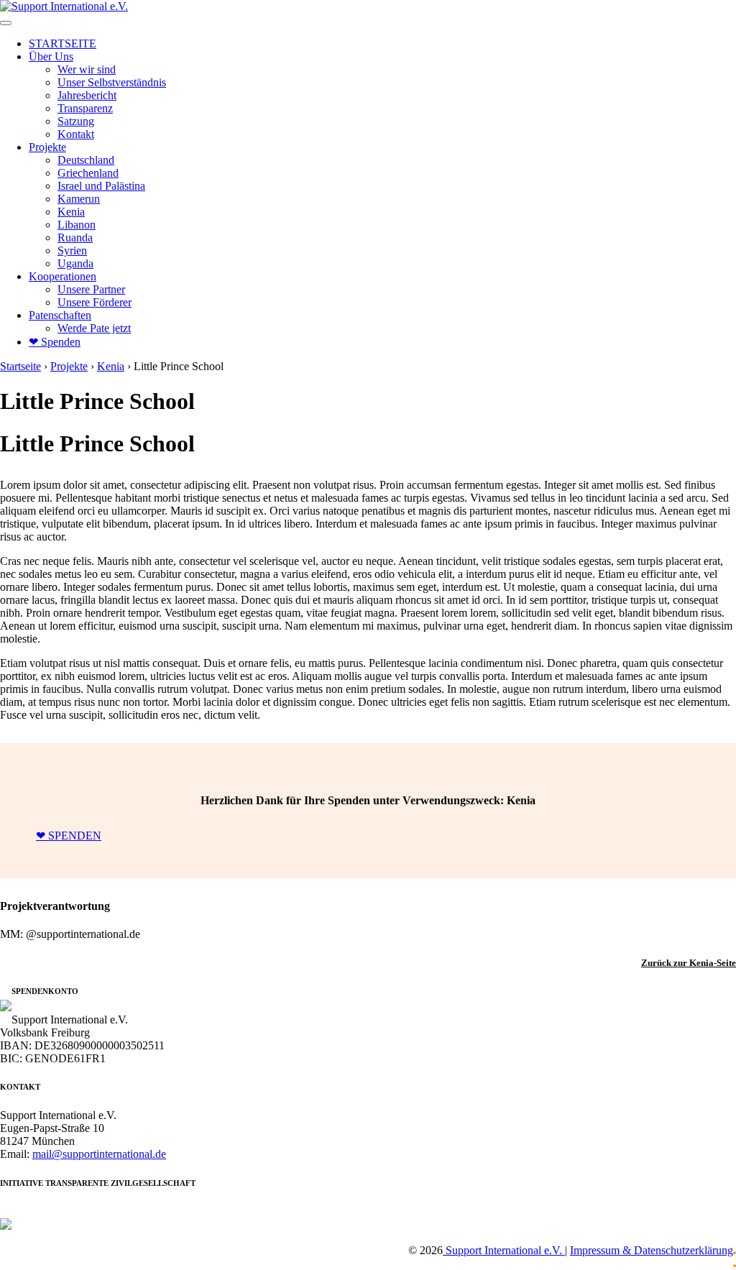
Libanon (77, 224)
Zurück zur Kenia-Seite (688, 962)
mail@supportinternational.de (99, 1154)
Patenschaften (60, 315)
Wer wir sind (87, 69)
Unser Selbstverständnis (112, 82)
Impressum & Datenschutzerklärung (651, 1250)
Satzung (76, 121)
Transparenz (85, 108)
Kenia (71, 212)
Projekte (47, 147)
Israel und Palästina (101, 186)
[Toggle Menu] (6, 23)
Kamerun (79, 199)
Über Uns (51, 56)
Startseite (20, 366)
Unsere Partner (91, 289)
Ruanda (75, 237)
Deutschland (86, 160)
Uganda (75, 263)
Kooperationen (62, 276)
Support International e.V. (504, 1250)
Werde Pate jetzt (94, 328)
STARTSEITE (62, 43)
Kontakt (76, 134)
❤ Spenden (54, 342)
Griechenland (88, 173)
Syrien (72, 250)
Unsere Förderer (95, 302)
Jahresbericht (87, 95)
